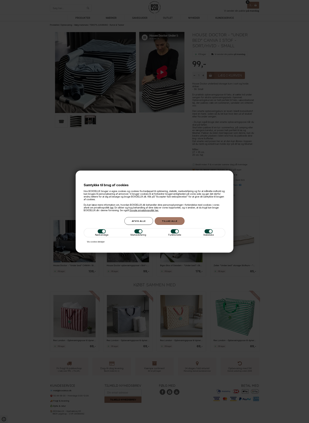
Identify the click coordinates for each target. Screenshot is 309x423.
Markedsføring (138, 234)
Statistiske (208, 234)
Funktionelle (174, 234)
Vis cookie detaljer (96, 242)
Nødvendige (101, 234)
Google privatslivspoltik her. (144, 210)
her (111, 207)
